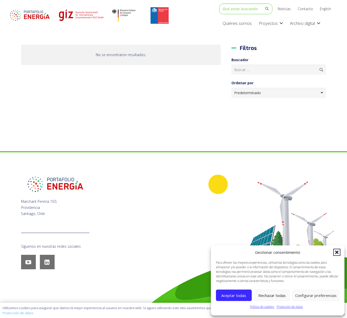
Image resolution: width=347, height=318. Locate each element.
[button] (336, 252)
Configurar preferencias (316, 295)
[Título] (81, 15)
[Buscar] (267, 9)
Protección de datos (290, 307)
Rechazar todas (272, 295)
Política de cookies (262, 307)
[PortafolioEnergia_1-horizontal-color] (29, 15)
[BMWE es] (127, 15)
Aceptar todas (233, 295)
